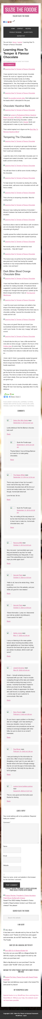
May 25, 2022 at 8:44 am (21, 670)
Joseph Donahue (18, 668)
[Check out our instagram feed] (10, 22)
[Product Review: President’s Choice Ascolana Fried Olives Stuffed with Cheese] (21, 898)
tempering (30, 406)
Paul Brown (17, 749)
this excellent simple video (16, 98)
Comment (7, 822)
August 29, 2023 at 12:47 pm (22, 791)
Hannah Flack (17, 575)
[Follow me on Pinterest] (8, 22)
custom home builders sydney (23, 786)
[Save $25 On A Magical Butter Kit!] (15, 950)
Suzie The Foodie (21, 9)
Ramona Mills (17, 543)
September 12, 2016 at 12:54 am (24, 477)
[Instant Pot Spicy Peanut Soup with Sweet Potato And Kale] (21, 979)
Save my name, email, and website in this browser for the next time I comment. (19, 878)
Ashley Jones (17, 633)
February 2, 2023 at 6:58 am (22, 714)
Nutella (26, 122)
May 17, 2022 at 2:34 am (21, 635)
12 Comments (9, 64)
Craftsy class (7, 346)
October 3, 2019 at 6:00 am (22, 545)
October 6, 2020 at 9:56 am (22, 608)
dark (32, 404)
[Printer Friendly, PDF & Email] (9, 394)
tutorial (30, 402)
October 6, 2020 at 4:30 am (22, 577)
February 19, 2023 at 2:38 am (23, 751)
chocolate (16, 402)
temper (23, 406)
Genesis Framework (32, 1013)
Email (5, 856)
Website (6, 865)
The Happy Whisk (19, 475)
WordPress (19, 1015)
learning (23, 402)
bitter (14, 404)
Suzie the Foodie (14, 406)
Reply (8, 434)
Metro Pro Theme (19, 1013)
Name (5, 846)
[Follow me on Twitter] (6, 22)
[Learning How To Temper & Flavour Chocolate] (19, 69)
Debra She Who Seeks (20, 420)
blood (19, 404)
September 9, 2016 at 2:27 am (23, 423)
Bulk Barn (19, 117)
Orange (6, 406)
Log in (25, 1015)
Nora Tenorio (17, 712)
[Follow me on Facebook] (4, 22)
